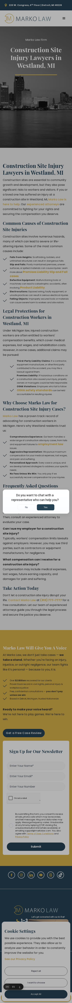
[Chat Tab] (36, 501)
